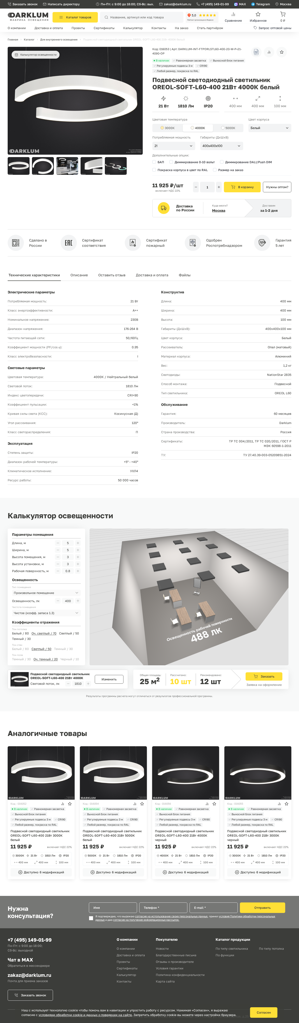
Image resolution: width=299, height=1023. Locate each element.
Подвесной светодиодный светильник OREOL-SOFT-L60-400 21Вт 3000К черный (256, 835)
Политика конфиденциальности (180, 975)
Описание (79, 275)
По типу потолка (271, 948)
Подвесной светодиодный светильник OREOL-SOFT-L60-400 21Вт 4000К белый (60, 676)
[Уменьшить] (196, 187)
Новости (162, 948)
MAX (242, 4)
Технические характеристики (34, 275)
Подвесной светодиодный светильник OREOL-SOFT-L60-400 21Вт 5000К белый (112, 835)
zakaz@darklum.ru (177, 4)
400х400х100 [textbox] (212, 146)
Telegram (263, 4)
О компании (17, 28)
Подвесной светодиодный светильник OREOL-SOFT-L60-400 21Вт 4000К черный (184, 835)
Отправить (262, 907)
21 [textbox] (156, 146)
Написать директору (64, 4)
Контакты (158, 28)
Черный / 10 (69, 659)
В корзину (246, 187)
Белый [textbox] (255, 128)
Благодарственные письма (176, 955)
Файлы (185, 275)
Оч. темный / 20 (45, 659)
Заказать (267, 676)
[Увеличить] (219, 187)
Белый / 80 (20, 633)
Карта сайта (165, 981)
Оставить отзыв (111, 275)
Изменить (109, 679)
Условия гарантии (169, 968)
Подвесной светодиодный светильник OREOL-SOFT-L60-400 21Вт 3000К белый (40, 835)
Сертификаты (104, 28)
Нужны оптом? (277, 187)
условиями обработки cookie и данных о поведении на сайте (85, 1015)
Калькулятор (133, 28)
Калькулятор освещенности (38, 54)
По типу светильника (232, 948)
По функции (225, 955)
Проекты (78, 28)
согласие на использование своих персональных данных (171, 916)
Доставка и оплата (49, 28)
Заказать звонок (25, 4)
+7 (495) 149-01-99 (215, 4)
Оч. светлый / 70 (44, 633)
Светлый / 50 (69, 633)
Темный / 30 (21, 639)
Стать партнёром (210, 28)
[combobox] (269, 128)
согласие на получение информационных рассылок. (146, 920)
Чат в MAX (20, 959)
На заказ (181, 28)
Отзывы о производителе (175, 961)
